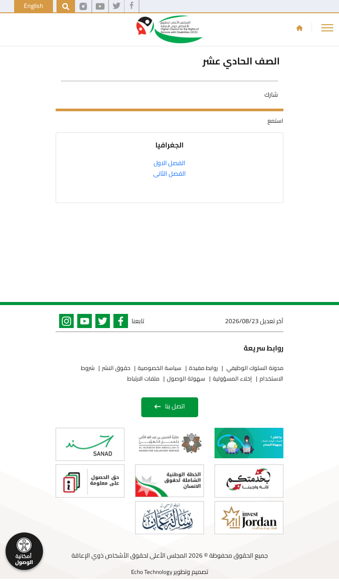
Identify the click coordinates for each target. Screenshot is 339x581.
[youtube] (100, 6)
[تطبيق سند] (90, 444)
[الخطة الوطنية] (169, 480)
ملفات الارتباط (143, 378)
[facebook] (131, 6)
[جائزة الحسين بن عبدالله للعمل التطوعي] (169, 443)
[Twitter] (101, 323)
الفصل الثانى (169, 173)
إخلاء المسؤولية (232, 378)
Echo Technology (151, 571)
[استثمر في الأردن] (249, 517)
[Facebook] (119, 323)
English (33, 5)
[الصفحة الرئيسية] (299, 28)
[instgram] (83, 6)
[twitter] (116, 6)
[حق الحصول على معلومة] (90, 481)
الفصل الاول (169, 163)
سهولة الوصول (186, 378)
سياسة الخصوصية (159, 367)
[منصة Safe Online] (249, 443)
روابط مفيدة (203, 367)
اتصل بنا (175, 406)
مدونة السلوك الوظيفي (254, 367)
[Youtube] (83, 323)
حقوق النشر (116, 367)
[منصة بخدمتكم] (249, 481)
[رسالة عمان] (169, 517)
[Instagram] (65, 323)
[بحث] (65, 6)
